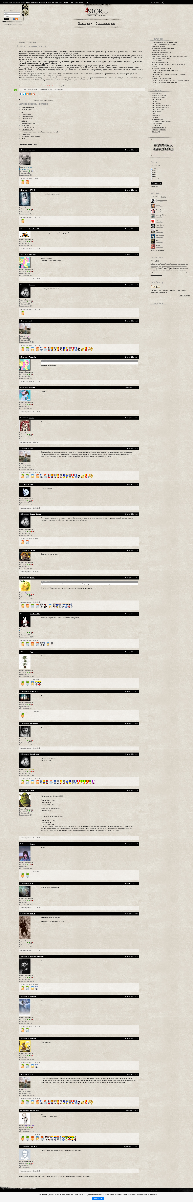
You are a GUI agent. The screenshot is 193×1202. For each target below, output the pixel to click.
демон (160, 270)
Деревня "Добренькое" (159, 130)
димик (157, 240)
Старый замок (26, 114)
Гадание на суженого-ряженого (31, 136)
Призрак (164, 266)
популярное (166, 272)
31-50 (154, 177)
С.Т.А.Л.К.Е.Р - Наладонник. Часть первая (165, 82)
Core (157, 220)
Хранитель (155, 118)
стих (173, 272)
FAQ (60, 2)
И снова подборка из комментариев (163, 48)
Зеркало (183, 264)
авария (50, 100)
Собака (179, 266)
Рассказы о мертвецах (159, 128)
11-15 (154, 171)
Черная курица (156, 111)
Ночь (160, 266)
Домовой (174, 264)
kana (35, 89)
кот (182, 270)
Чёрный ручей (156, 99)
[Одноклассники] (27, 94)
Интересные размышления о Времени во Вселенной (169, 64)
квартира (172, 270)
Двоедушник (155, 116)
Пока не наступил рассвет (160, 62)
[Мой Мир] (30, 94)
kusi (157, 230)
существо (180, 272)
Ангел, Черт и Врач (158, 109)
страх (175, 272)
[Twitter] (24, 94)
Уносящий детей (157, 93)
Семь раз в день (157, 72)
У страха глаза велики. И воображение (164, 44)
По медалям (154, 196)
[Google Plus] (34, 94)
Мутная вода (156, 132)
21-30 (154, 175)
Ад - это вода (156, 126)
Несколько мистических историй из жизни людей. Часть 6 (40, 132)
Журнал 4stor (7, 2)
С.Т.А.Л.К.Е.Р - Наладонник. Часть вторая (165, 70)
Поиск (87, 2)
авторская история (162, 268)
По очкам (163, 196)
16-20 (154, 173)
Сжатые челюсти (157, 60)
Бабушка (153, 264)
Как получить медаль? (158, 250)
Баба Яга (154, 101)
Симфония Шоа (157, 124)
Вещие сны (25, 125)
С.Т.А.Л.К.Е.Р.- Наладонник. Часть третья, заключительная (170, 80)
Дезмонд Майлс (161, 215)
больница (185, 268)
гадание (40, 100)
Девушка (162, 264)
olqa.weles (159, 210)
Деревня (167, 264)
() (30, 171)
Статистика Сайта (52, 2)
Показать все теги (156, 275)
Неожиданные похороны (160, 54)
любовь (153, 272)
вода (45, 100)
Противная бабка (157, 120)
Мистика (156, 266)
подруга (160, 272)
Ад (22, 112)
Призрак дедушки (27, 116)
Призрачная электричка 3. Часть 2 (162, 52)
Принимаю (98, 1198)
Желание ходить (27, 109)
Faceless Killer (160, 235)
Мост (23, 139)
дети (164, 270)
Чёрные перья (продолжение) (161, 105)
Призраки (169, 266)
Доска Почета (25, 2)
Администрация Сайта (38, 2)
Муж (35, 100)
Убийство (184, 266)
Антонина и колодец (28, 107)
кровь (184, 270)
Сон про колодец (27, 118)
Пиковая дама (26, 134)
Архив (157, 260)
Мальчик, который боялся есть (161, 78)
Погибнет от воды (27, 130)
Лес (187, 264)
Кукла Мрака (160, 225)
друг (166, 270)
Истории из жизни (25, 42)
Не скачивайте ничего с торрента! (162, 68)
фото (187, 272)
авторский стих (178, 268)
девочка (156, 270)
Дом (171, 264)
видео (152, 270)
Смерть (174, 266)
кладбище (178, 270)
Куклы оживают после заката (161, 58)
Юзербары (16, 2)
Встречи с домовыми (158, 46)
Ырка (153, 113)
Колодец (24, 121)
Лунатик (154, 66)
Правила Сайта (79, 2)
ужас (184, 272)
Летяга (158, 205)
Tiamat (158, 245)
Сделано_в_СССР (161, 200)
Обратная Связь (68, 2)
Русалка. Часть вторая (159, 97)
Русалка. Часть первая (159, 95)
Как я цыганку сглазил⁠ (159, 50)
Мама (152, 266)
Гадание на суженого (28, 123)
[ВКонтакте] (21, 94)
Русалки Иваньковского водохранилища (164, 42)
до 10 (154, 169)
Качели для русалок (28, 127)
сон (170, 272)
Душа (179, 264)
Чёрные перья (156, 103)
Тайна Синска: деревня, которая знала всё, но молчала (169, 56)
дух (169, 270)
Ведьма (158, 264)
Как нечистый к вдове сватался (161, 122)
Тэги (152, 260)
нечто (156, 272)
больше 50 (155, 179)
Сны (34, 42)
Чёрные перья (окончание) (160, 107)
